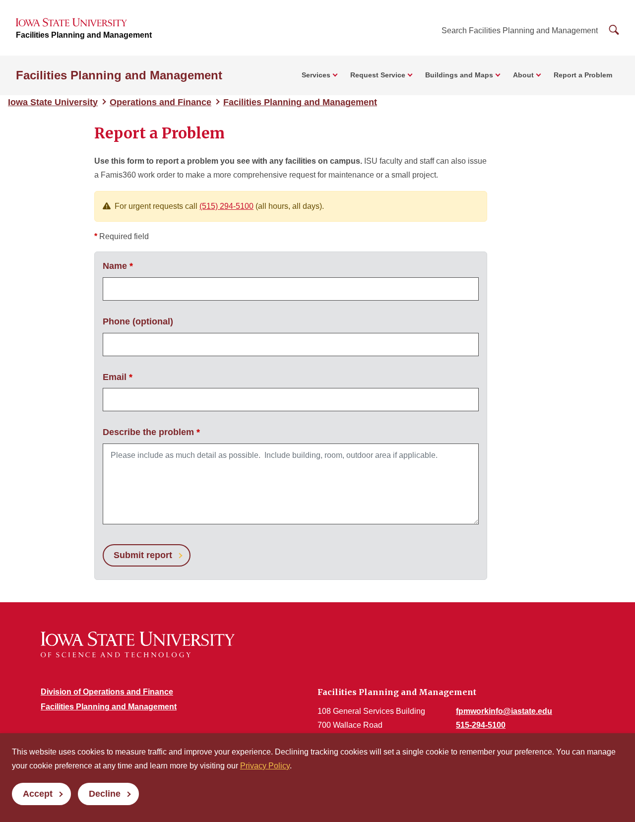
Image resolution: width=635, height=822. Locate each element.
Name (118, 266)
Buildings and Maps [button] (459, 75)
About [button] (523, 75)
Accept (38, 794)
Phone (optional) (138, 321)
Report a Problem (583, 75)
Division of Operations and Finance (107, 692)
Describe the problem (151, 432)
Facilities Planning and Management (84, 35)
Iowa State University (53, 102)
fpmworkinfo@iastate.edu (504, 711)
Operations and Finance (160, 102)
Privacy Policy (265, 765)
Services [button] (316, 75)
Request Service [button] (377, 75)
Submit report (143, 555)
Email (117, 377)
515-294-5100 (481, 725)
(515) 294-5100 (226, 206)
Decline (105, 794)
